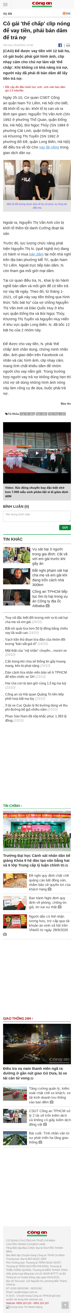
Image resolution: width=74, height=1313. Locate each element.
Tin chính (12, 806)
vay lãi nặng (49, 147)
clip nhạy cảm (57, 413)
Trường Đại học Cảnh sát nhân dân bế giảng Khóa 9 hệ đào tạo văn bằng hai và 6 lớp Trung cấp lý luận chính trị (36, 860)
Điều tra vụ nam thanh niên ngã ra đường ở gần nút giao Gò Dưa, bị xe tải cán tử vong (35, 1073)
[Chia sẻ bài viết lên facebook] (60, 45)
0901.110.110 (41, 1303)
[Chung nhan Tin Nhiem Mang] (24, 1306)
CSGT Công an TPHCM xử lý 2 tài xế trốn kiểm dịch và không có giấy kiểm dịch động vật (50, 1117)
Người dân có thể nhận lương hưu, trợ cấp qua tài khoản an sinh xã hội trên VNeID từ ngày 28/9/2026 (49, 923)
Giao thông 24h (17, 1018)
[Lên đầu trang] (65, 1305)
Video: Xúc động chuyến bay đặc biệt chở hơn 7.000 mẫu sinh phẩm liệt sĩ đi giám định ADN (36, 492)
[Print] (68, 45)
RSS (67, 13)
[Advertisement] (37, 765)
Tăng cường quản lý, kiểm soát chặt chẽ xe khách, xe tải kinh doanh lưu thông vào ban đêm (50, 1095)
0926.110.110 (23, 1303)
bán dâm (36, 254)
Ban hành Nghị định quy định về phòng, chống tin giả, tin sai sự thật (47, 902)
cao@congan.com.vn (25, 1292)
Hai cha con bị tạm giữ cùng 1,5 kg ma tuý (35, 683)
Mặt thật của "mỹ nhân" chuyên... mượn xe (36, 650)
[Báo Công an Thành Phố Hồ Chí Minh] (42, 4)
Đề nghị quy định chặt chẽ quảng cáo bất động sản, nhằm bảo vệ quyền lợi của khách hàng (50, 882)
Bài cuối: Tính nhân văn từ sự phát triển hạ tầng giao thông (49, 1137)
